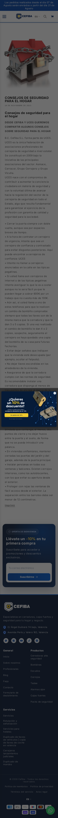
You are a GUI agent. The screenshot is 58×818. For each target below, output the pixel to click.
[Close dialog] (54, 393)
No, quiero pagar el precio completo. (15, 418)
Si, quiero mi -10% (16, 415)
